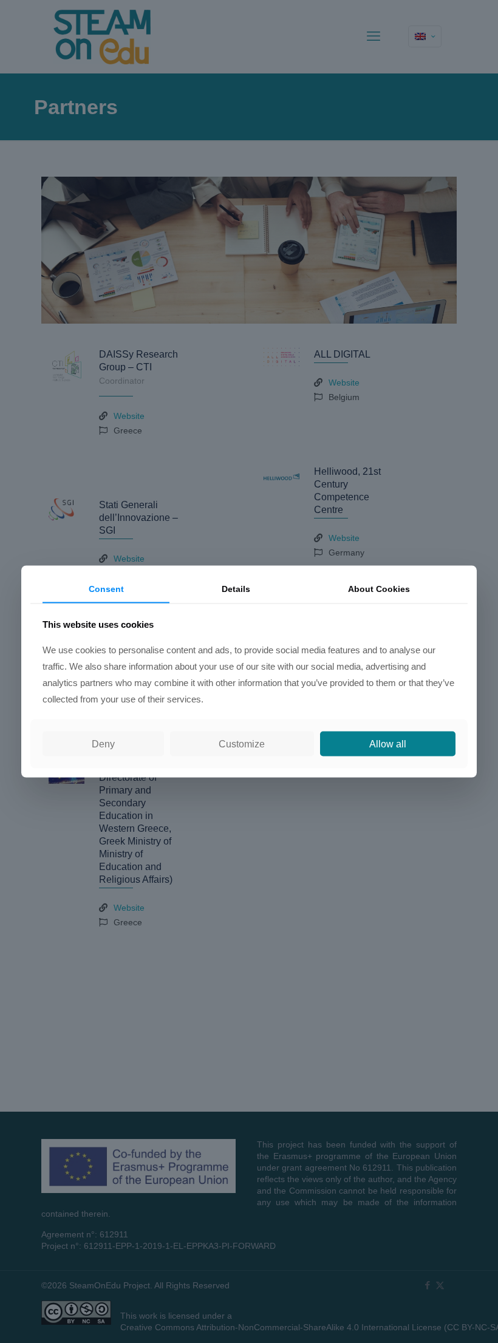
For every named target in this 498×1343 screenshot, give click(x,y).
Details (236, 589)
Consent (106, 589)
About (379, 589)
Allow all (387, 743)
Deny (103, 743)
